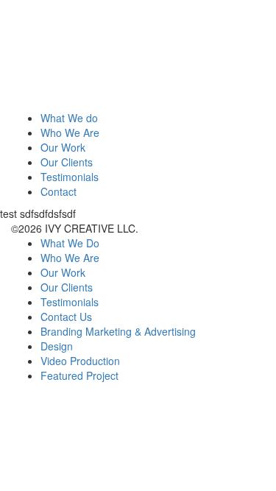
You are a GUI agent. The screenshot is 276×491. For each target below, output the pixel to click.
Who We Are (69, 132)
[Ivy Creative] (121, 53)
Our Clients (66, 162)
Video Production (80, 360)
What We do (69, 117)
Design (56, 346)
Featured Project (79, 375)
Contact (58, 191)
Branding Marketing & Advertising (118, 331)
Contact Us (66, 316)
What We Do (69, 243)
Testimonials (69, 176)
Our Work (62, 147)
